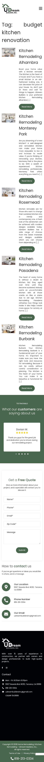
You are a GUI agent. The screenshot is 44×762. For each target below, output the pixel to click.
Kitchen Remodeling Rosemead (30, 196)
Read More (27, 106)
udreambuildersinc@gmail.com (27, 616)
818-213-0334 (19, 602)
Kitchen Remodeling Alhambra (30, 56)
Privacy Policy (29, 753)
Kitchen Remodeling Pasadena (30, 264)
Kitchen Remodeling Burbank (30, 333)
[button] (16, 454)
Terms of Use (14, 753)
